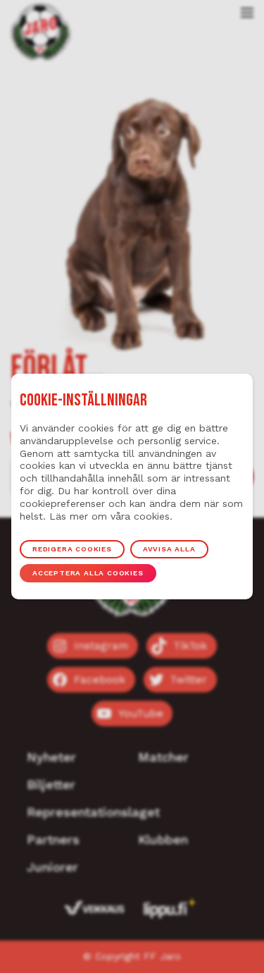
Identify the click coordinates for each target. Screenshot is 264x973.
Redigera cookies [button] (72, 549)
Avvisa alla (169, 549)
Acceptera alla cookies (88, 573)
